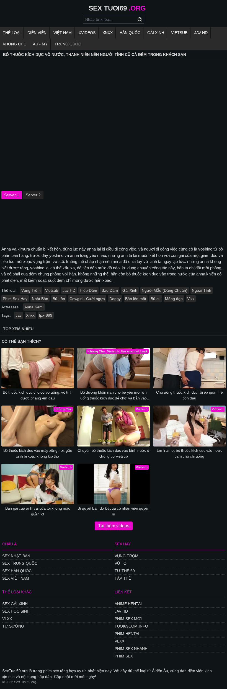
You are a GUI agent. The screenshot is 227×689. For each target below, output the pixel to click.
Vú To (121, 563)
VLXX (7, 618)
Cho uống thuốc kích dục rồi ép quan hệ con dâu (189, 395)
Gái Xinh (155, 32)
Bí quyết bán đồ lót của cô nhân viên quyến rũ (113, 511)
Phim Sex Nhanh (131, 648)
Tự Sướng (13, 626)
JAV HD (201, 32)
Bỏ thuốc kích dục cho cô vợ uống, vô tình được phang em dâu (38, 395)
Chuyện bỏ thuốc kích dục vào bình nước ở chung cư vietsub (113, 453)
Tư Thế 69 (125, 571)
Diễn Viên (37, 32)
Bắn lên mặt (135, 298)
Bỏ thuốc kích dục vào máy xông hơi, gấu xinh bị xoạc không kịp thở (37, 453)
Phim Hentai (127, 633)
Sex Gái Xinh (15, 604)
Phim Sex (124, 656)
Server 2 (33, 195)
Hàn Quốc (130, 32)
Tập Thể (123, 578)
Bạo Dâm (110, 290)
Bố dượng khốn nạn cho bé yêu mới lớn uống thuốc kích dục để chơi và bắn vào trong (113, 395)
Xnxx (107, 32)
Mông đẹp (174, 298)
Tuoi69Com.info (131, 626)
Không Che (14, 44)
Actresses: (10, 307)
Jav (19, 315)
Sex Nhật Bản (16, 556)
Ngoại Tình (201, 290)
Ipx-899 (45, 315)
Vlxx (190, 298)
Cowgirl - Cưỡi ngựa (87, 298)
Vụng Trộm (31, 290)
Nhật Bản (40, 298)
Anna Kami (33, 307)
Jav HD (69, 290)
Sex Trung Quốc (19, 563)
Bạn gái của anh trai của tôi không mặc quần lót (37, 511)
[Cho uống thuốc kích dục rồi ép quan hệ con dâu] (189, 368)
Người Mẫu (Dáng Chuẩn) (164, 290)
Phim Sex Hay (15, 298)
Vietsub (179, 32)
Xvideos (87, 32)
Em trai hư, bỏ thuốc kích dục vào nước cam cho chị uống (189, 453)
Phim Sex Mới (128, 618)
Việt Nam (62, 32)
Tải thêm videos (113, 525)
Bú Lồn (59, 298)
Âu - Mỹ (40, 44)
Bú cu (156, 298)
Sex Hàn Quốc (17, 571)
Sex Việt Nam (15, 578)
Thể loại (11, 32)
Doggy (115, 298)
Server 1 (11, 195)
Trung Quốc (68, 44)
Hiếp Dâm (88, 290)
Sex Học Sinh (16, 611)
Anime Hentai (128, 604)
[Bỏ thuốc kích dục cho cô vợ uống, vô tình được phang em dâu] (37, 368)
